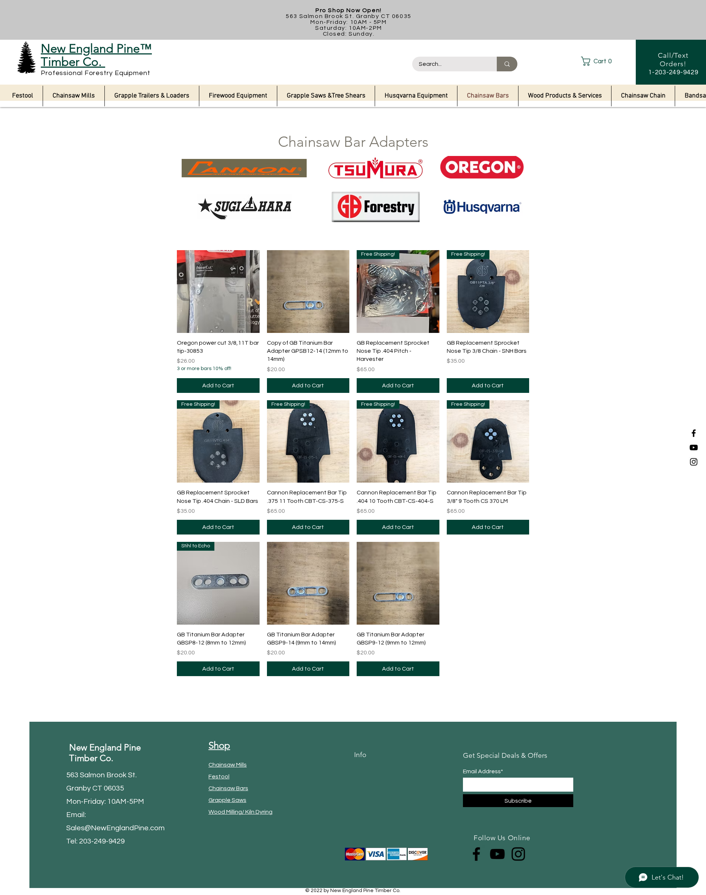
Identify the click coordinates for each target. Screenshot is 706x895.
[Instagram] (694, 462)
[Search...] (507, 64)
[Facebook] (694, 433)
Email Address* (483, 771)
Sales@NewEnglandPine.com (115, 828)
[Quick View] (218, 291)
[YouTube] (694, 447)
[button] (602, 61)
